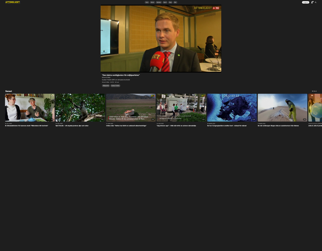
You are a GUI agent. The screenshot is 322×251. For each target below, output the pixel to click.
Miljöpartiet (106, 85)
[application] (161, 39)
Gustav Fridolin (115, 85)
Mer (175, 2)
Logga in (305, 2)
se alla (314, 91)
